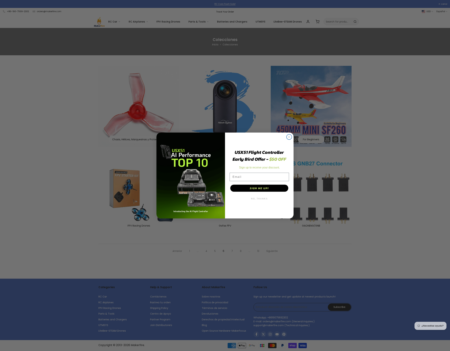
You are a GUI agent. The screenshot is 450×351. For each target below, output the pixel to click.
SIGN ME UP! (259, 188)
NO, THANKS (259, 199)
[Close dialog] (289, 137)
